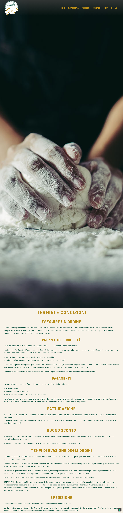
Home (63, 8)
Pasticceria (73, 8)
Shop (106, 8)
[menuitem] (63, 8)
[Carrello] (116, 8)
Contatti (97, 8)
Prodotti (86, 8)
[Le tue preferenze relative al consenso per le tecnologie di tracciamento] (119, 509)
